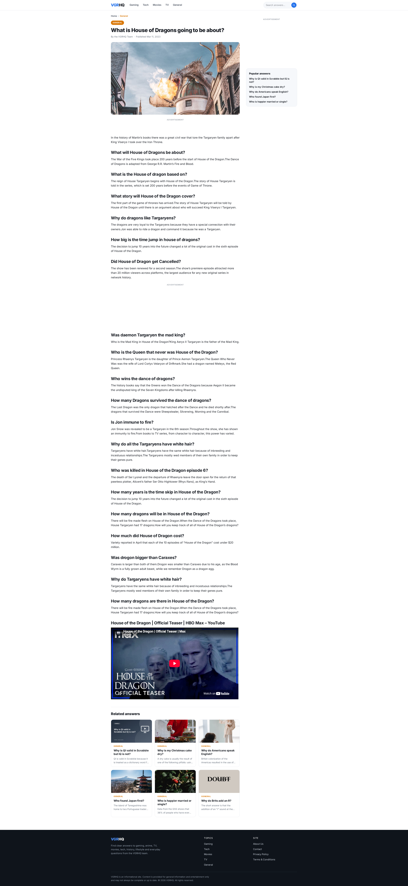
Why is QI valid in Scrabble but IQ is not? (269, 80)
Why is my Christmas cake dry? (267, 86)
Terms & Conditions (264, 859)
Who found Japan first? (129, 800)
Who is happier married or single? (268, 101)
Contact (257, 849)
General (177, 4)
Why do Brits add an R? (216, 800)
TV (167, 4)
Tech (146, 4)
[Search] (293, 5)
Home (114, 16)
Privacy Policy (261, 854)
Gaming (134, 4)
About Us (258, 843)
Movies (157, 4)
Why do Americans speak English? (268, 91)
